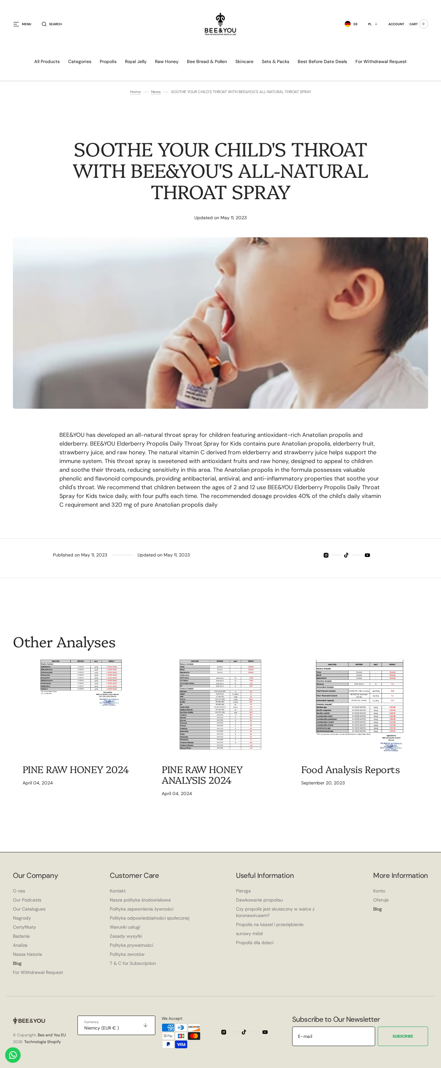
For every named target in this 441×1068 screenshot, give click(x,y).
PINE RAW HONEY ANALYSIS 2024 (202, 774)
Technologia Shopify (42, 1041)
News (156, 91)
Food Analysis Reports (350, 769)
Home (135, 91)
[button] (52, 24)
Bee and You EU (52, 1035)
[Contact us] (13, 1055)
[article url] (81, 708)
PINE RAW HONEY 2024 (76, 769)
